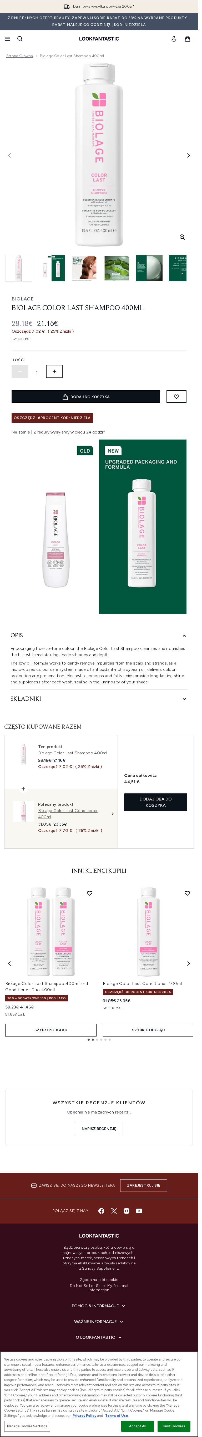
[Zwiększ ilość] (54, 371)
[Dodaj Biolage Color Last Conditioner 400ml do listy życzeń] (187, 893)
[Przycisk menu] (7, 39)
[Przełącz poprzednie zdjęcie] (9, 155)
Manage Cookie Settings (27, 1426)
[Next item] (188, 963)
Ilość (18, 360)
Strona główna (19, 56)
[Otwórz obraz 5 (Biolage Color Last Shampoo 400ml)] (149, 268)
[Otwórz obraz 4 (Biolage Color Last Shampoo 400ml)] (117, 268)
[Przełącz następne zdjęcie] (188, 155)
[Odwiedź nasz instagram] (126, 1211)
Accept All (137, 1426)
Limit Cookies (174, 1426)
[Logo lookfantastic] (99, 39)
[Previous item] (9, 963)
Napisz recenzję (99, 1129)
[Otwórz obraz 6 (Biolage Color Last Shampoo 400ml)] (182, 268)
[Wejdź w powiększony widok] (182, 237)
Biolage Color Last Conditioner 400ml (142, 983)
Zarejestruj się (143, 1185)
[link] (174, 39)
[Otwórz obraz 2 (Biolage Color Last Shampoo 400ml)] (51, 268)
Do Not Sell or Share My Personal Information (99, 1288)
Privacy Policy (84, 1416)
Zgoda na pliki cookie (99, 1280)
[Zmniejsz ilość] (20, 371)
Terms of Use (116, 1416)
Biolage (23, 299)
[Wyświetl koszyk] (187, 39)
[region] (99, 1394)
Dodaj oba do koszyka (156, 802)
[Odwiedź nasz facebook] (101, 1211)
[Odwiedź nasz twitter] (114, 1211)
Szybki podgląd (50, 1030)
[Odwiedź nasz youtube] (139, 1211)
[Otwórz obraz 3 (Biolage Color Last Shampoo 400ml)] (84, 268)
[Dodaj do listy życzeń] (176, 396)
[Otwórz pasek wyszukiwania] (20, 39)
